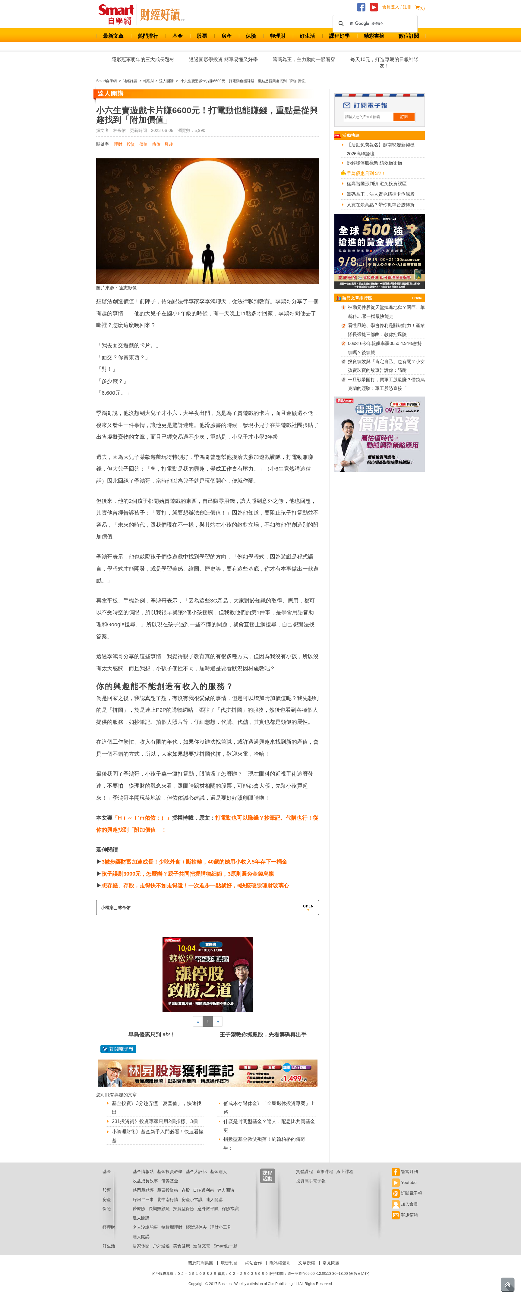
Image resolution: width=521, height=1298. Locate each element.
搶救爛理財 (171, 1227)
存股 (186, 1190)
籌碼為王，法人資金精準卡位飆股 (381, 194)
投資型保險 (183, 1208)
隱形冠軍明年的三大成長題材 (143, 59)
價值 (143, 144)
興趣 (169, 144)
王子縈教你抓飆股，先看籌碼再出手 (263, 1035)
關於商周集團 (200, 1262)
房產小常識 (192, 1199)
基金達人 (218, 1171)
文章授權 (306, 1262)
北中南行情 (167, 1199)
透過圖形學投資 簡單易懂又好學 (223, 59)
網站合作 (253, 1262)
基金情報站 (143, 1171)
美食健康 (181, 1246)
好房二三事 (143, 1199)
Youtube (408, 1182)
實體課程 (304, 1171)
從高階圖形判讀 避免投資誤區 (377, 183)
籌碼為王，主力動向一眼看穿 (304, 59)
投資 (131, 144)
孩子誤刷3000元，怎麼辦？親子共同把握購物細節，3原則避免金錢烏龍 (188, 874)
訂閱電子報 (411, 1193)
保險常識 (230, 1208)
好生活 (307, 36)
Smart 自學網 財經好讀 (162, 14)
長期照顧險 (159, 1208)
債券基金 (169, 1180)
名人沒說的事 (145, 1227)
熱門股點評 (143, 1190)
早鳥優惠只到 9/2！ (151, 1035)
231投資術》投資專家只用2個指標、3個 (155, 1121)
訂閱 (404, 117)
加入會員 (409, 1204)
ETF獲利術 (203, 1190)
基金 (177, 36)
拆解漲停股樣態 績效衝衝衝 (374, 162)
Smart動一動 (225, 1246)
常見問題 (331, 1262)
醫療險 (139, 1208)
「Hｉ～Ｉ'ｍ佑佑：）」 (142, 818)
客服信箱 (409, 1214)
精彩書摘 (374, 36)
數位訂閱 (409, 36)
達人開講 (225, 1190)
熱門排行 (148, 36)
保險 (251, 36)
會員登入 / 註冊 (396, 7)
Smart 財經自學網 (119, 14)
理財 (118, 144)
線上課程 (344, 1171)
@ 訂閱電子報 (118, 1049)
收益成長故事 (145, 1180)
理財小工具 (220, 1227)
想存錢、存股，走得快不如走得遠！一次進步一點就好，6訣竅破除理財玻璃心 (195, 885)
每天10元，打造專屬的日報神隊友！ (384, 62)
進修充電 (201, 1246)
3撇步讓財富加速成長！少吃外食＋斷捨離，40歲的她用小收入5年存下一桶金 (194, 862)
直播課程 (324, 1171)
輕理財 (278, 36)
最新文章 (113, 36)
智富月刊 (409, 1171)
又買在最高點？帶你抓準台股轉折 (381, 204)
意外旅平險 (208, 1208)
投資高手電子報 (311, 1180)
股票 (202, 36)
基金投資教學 (169, 1171)
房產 (226, 36)
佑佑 (156, 144)
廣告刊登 (229, 1262)
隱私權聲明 (280, 1262)
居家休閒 (141, 1246)
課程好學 (339, 36)
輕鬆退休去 (196, 1227)
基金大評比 (196, 1171)
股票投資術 (167, 1190)
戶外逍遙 (161, 1246)
